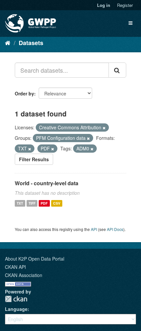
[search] (117, 70)
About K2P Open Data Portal (34, 258)
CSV (56, 203)
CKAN (16, 298)
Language (16, 309)
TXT (20, 203)
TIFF (32, 203)
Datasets (31, 42)
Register (125, 5)
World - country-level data (46, 183)
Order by (24, 93)
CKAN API (15, 267)
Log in (103, 5)
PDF (44, 203)
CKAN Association (23, 275)
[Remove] (104, 127)
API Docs (115, 229)
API (94, 229)
